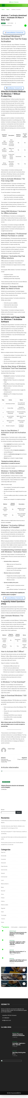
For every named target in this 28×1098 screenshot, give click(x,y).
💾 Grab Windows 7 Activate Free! (14, 88)
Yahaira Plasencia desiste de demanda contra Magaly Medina (17, 934)
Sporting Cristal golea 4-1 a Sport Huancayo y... (17, 952)
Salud (2, 911)
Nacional (3, 890)
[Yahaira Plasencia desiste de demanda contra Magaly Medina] (6, 1035)
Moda (2, 887)
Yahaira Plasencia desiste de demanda (18, 1034)
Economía (3, 859)
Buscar (2, 809)
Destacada (3, 855)
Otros (2, 894)
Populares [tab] (14, 927)
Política (3, 901)
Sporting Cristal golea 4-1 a (18, 1053)
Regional (3, 908)
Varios (7, 9)
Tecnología (3, 915)
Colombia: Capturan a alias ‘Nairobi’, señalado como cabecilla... (17, 943)
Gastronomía (4, 869)
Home (3, 9)
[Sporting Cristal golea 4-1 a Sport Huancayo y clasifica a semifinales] (6, 1053)
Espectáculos (6, 781)
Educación (3, 862)
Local (2, 880)
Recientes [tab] (6, 927)
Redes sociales (4, 904)
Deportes (3, 852)
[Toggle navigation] (3, 5)
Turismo (3, 918)
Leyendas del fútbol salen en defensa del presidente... (18, 960)
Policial (2, 897)
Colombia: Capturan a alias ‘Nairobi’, (18, 1044)
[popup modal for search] (24, 5)
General (3, 873)
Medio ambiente (5, 883)
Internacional (4, 876)
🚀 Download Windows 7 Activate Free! (14, 32)
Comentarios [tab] (23, 927)
